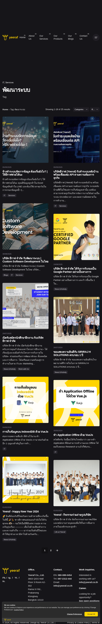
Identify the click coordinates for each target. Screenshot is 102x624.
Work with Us (24, 369)
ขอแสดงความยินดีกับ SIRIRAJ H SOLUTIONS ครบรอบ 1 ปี (72, 353)
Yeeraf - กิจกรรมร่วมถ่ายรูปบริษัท (72, 514)
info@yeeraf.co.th (62, 586)
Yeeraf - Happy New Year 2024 (20, 511)
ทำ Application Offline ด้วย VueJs (73, 434)
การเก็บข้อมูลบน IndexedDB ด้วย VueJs (25, 431)
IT (55, 206)
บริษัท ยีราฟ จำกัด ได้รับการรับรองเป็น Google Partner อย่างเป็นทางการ (74, 270)
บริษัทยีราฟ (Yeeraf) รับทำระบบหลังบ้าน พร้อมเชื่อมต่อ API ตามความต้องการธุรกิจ (75, 175)
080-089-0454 (65, 575)
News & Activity (61, 289)
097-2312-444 (65, 579)
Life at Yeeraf (60, 532)
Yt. (16, 578)
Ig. (9, 578)
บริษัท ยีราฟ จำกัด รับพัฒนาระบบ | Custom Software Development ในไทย (25, 260)
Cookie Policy (19, 610)
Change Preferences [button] (74, 614)
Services (9, 82)
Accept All (91, 614)
